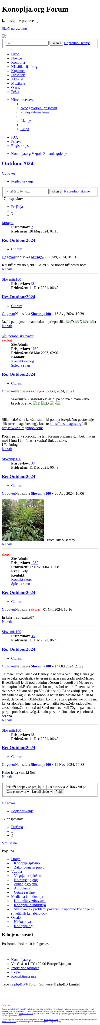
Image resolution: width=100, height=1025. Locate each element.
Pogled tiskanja (22, 181)
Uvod (15, 54)
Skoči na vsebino (14, 28)
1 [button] (12, 211)
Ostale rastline (24, 892)
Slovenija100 (11, 279)
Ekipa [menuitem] (24, 129)
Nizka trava (22, 922)
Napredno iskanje (77, 43)
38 (33, 283)
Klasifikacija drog (24, 67)
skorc (6, 554)
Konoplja (18, 62)
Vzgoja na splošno (27, 876)
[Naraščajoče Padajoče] (42, 791)
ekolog (7, 340)
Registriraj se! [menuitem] (21, 146)
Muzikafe (18, 83)
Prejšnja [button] (17, 207)
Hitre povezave (22, 100)
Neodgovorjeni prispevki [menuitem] (38, 108)
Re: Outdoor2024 (18, 240)
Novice (16, 58)
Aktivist (17, 79)
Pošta (15, 92)
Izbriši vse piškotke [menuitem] (25, 968)
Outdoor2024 (17, 163)
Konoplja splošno (27, 863)
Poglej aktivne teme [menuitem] (34, 112)
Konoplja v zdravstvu (30, 901)
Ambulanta (22, 888)
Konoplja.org (21, 154)
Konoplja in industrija (30, 905)
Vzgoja (37, 154)
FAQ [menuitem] (15, 137)
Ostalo (16, 917)
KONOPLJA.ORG (19, 1009)
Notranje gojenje (26, 880)
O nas (15, 88)
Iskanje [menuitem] (25, 121)
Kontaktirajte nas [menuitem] (23, 976)
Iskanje (56, 43)
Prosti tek (18, 75)
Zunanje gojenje (55, 154)
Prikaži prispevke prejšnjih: (26, 787)
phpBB (19, 984)
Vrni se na (9, 843)
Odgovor (8, 173)
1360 (34, 563)
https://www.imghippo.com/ (22, 428)
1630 (34, 349)
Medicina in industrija (27, 897)
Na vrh (7, 269)
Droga (15, 859)
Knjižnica (18, 71)
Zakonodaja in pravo (29, 867)
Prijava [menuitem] (16, 141)
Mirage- (7, 223)
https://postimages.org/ (66, 424)
